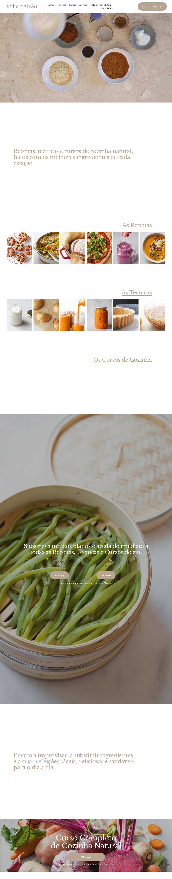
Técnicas (88, 552)
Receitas (63, 552)
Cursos (114, 552)
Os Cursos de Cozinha (122, 360)
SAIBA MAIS (86, 857)
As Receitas (137, 225)
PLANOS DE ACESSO (152, 6)
